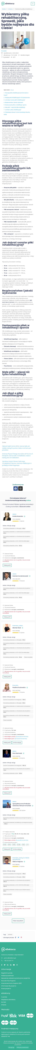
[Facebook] (15, 488)
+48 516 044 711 (8, 960)
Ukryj (12, 90)
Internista (15, 625)
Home (4, 9)
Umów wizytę (17, 742)
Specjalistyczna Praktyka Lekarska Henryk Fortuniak (21, 805)
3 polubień (6, 57)
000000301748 (5, 1036)
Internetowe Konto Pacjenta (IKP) (11, 983)
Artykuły (10, 9)
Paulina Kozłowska (19, 687)
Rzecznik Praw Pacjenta (8, 981)
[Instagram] (20, 488)
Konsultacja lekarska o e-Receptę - (14, 528)
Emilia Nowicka (17, 516)
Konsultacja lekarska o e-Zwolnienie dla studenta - (17, 537)
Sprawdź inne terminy (22, 736)
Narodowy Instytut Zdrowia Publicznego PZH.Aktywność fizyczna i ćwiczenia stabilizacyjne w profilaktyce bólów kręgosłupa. (16, 463)
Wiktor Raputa (17, 862)
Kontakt (3, 1002)
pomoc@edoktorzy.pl (10, 958)
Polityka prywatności (7, 975)
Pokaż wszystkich (18, 921)
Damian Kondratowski (20, 576)
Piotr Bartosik (17, 753)
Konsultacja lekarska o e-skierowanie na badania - (17, 532)
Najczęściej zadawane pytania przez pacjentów (15, 978)
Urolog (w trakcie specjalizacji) (20, 858)
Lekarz (14, 514)
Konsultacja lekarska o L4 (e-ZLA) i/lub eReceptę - (16, 541)
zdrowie (10, 934)
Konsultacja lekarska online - (12, 545)
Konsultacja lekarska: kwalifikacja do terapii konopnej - (17, 823)
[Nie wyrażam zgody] (34, 1044)
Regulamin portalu (6, 973)
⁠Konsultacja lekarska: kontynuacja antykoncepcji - (17, 890)
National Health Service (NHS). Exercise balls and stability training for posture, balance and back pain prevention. (16, 448)
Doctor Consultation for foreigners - (14, 699)
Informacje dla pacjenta (8, 986)
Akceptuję (11, 1047)
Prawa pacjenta (6, 988)
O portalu (4, 997)
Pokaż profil (7, 565)
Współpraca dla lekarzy (8, 999)
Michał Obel (16, 628)
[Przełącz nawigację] (33, 3)
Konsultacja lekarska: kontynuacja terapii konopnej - (17, 818)
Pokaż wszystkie (28, 657)
